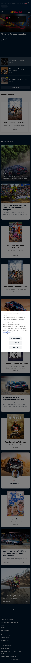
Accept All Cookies (15, 342)
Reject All (15, 347)
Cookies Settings (15, 338)
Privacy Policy (6, 332)
